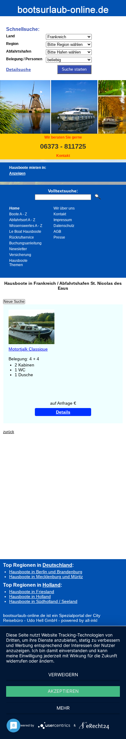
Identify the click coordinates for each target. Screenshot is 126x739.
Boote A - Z (18, 214)
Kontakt (63, 156)
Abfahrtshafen (18, 51)
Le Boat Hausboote (25, 231)
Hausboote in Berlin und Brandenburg (45, 571)
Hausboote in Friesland (31, 591)
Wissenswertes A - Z (25, 226)
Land (10, 36)
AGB (57, 231)
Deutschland (57, 565)
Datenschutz (64, 226)
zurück (8, 432)
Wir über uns (64, 208)
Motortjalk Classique (28, 349)
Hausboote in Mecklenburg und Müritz (46, 576)
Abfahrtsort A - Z (22, 220)
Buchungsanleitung (25, 243)
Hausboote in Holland (30, 596)
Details (63, 412)
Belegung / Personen (24, 59)
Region (12, 44)
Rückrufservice (21, 237)
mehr (63, 708)
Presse (59, 237)
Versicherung (20, 255)
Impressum (63, 220)
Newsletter (18, 249)
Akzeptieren (63, 691)
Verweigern (63, 675)
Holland (52, 585)
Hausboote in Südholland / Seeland (43, 601)
